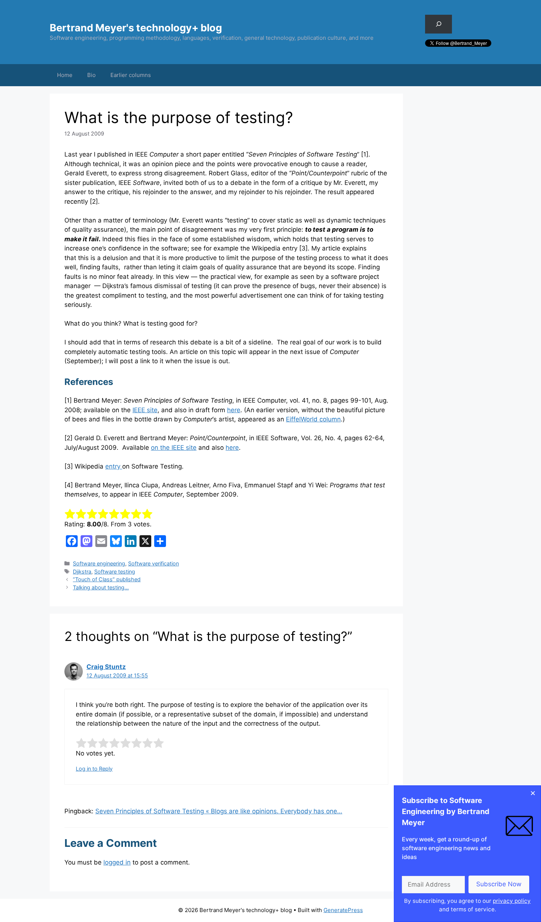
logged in (117, 862)
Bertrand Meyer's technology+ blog (136, 28)
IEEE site (145, 410)
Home (65, 74)
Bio (91, 74)
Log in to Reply (94, 768)
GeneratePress (343, 910)
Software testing (114, 571)
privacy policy (512, 900)
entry (113, 466)
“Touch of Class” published (107, 579)
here (233, 410)
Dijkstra (82, 571)
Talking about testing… (101, 587)
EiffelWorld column (313, 419)
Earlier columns (130, 74)
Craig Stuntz (106, 666)
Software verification (153, 563)
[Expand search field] (438, 24)
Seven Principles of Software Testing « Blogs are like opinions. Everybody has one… (218, 811)
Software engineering (99, 563)
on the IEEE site (174, 447)
